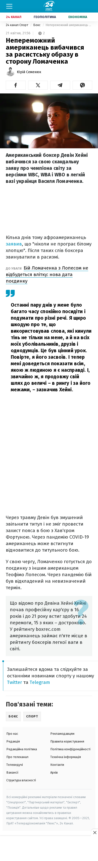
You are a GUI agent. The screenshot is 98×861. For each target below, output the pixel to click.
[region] (49, 848)
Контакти (57, 765)
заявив (14, 244)
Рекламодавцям (62, 733)
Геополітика (45, 17)
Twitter (14, 682)
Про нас (12, 733)
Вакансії (12, 772)
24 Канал (13, 17)
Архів (54, 772)
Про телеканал (17, 757)
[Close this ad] (94, 832)
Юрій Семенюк (29, 72)
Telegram (40, 682)
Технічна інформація (65, 757)
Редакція (13, 741)
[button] (16, 85)
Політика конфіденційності (70, 749)
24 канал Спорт (17, 25)
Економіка (77, 17)
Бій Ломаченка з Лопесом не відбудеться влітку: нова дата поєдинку (47, 274)
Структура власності (21, 780)
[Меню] (9, 6)
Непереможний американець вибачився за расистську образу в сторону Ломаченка (68, 25)
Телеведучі (14, 765)
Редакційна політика (21, 749)
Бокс (37, 25)
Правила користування (67, 741)
